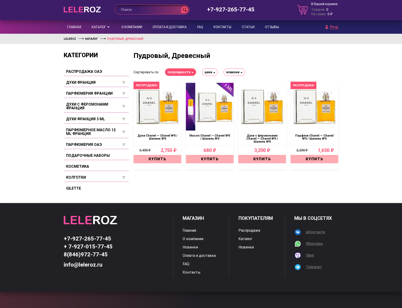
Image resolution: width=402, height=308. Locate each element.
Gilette (73, 188)
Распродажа (249, 230)
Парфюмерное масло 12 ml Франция (91, 132)
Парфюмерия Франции (89, 93)
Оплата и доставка (170, 27)
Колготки (76, 177)
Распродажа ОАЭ (84, 72)
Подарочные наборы (88, 155)
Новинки (190, 247)
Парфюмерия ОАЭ (84, 145)
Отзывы (272, 27)
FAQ (200, 27)
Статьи (248, 27)
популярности (179, 72)
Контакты (222, 27)
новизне (232, 72)
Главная (74, 27)
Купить (157, 159)
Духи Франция (81, 82)
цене (208, 72)
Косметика (77, 166)
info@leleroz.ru (83, 264)
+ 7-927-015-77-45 (88, 246)
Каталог (99, 27)
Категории (81, 55)
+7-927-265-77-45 (231, 9)
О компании (131, 27)
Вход (334, 27)
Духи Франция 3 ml (85, 119)
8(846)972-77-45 (86, 254)
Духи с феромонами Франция (87, 106)
